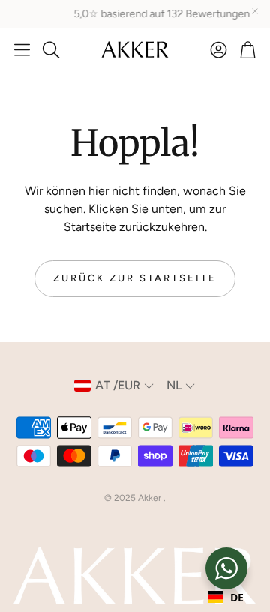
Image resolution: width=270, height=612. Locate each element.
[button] (22, 49)
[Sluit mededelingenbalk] (255, 11)
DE (237, 597)
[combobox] (225, 597)
